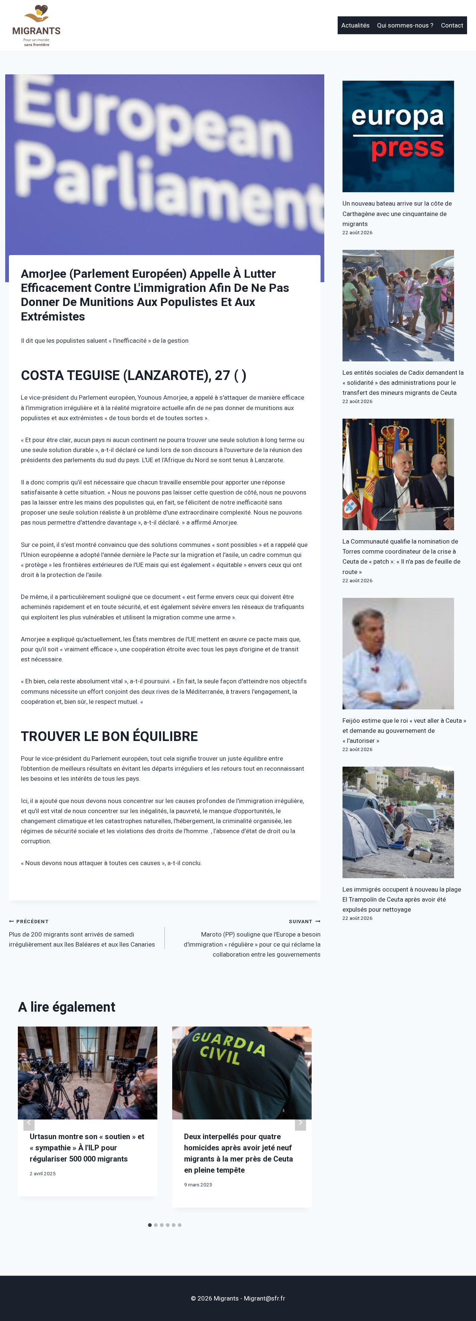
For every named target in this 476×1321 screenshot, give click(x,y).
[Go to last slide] (29, 1122)
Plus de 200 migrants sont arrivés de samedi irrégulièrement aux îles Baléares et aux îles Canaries (82, 933)
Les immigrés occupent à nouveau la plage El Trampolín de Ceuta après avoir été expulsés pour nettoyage (401, 899)
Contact (452, 25)
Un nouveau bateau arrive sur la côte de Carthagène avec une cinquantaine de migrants (397, 213)
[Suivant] (300, 1122)
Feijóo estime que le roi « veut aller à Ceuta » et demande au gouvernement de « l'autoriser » (404, 730)
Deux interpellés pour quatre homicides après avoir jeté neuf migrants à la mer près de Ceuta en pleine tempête (238, 1153)
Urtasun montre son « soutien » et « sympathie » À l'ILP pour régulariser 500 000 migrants (87, 1147)
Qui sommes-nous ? (405, 25)
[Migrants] (37, 25)
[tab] (150, 1225)
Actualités (355, 25)
